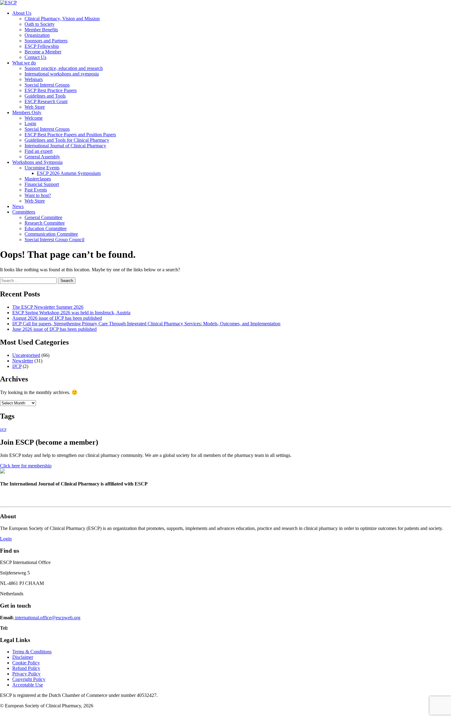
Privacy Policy (26, 673)
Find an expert (38, 151)
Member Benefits (41, 29)
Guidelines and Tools (45, 96)
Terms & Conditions (32, 651)
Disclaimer (22, 657)
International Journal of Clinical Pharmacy (65, 145)
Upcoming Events (42, 167)
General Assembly (42, 156)
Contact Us (35, 57)
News (18, 206)
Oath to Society (40, 24)
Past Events (36, 189)
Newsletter (22, 360)
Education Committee (46, 228)
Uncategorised (26, 355)
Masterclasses (38, 178)
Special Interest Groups (47, 84)
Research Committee (45, 223)
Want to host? (38, 195)
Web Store (35, 107)
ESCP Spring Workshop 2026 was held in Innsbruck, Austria (71, 312)
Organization (37, 35)
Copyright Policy (28, 679)
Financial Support (42, 184)
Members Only (26, 112)
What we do (24, 62)
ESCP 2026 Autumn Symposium (69, 173)
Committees (23, 212)
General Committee (43, 217)
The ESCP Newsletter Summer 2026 (47, 307)
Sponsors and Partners (46, 40)
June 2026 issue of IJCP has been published (54, 329)
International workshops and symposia (62, 73)
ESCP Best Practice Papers (51, 90)
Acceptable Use (27, 684)
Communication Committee (51, 234)
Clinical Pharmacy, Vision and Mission (62, 18)
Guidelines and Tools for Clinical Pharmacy (67, 140)
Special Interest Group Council (54, 239)
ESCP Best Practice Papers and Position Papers (70, 134)
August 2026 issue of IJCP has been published (57, 318)
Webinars (34, 79)
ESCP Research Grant (46, 101)
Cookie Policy (26, 662)
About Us (21, 13)
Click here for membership (26, 465)
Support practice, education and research (64, 68)
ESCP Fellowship (42, 46)
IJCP (16, 366)
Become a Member (43, 51)
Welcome (34, 118)
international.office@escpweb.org (47, 617)
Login (30, 123)
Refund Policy (26, 668)
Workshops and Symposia (37, 162)
